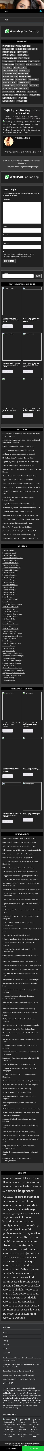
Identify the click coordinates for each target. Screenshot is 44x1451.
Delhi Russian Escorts (10, 612)
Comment (7, 199)
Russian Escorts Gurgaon (11, 643)
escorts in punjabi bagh (16, 1269)
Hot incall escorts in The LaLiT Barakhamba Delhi (20, 1025)
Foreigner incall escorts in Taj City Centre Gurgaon (21, 980)
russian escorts (21, 85)
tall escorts (32, 92)
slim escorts (7, 88)
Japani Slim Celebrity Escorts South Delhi (17, 479)
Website (6, 243)
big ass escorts (8, 49)
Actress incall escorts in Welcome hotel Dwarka (20, 900)
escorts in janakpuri (14, 1205)
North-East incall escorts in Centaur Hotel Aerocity (21, 1109)
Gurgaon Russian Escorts (11, 675)
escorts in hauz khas (20, 1201)
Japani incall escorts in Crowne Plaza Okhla (18, 1064)
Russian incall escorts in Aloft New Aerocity (18, 1132)
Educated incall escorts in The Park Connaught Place (21, 966)
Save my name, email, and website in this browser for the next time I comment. (19, 255)
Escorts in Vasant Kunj (10, 565)
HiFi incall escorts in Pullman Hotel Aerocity (18, 1009)
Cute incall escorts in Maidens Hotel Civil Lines (19, 962)
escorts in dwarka (29, 1182)
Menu (6, 11)
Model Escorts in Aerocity (12, 634)
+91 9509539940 (11, 1448)
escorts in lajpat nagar (11, 1214)
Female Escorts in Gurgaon (12, 653)
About (5, 1337)
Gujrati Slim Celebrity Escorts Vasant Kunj (17, 446)
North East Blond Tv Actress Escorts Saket (18, 458)
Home (5, 1332)
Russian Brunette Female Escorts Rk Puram (18, 465)
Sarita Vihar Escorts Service (30, 118)
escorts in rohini (21, 1281)
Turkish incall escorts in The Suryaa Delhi (17, 858)
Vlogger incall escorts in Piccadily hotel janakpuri (20, 879)
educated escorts (9, 61)
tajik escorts (20, 92)
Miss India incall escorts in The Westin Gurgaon (20, 1085)
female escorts (34, 61)
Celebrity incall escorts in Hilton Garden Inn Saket (20, 939)
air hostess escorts (23, 46)
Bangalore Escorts (9, 638)
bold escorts (32, 49)
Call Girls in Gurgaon (9, 585)
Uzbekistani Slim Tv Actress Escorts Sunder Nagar (21, 519)
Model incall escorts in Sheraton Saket (16, 1092)
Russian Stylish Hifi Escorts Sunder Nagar (17, 523)
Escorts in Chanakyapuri (11, 568)
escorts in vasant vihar (22, 1313)
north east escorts (9, 82)
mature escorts (8, 79)
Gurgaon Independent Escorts (13, 673)
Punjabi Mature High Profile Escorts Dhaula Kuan (20, 538)
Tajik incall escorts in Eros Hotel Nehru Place (19, 846)
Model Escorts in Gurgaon (12, 668)
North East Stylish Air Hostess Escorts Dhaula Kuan (21, 508)
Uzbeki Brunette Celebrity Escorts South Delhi (19, 531)
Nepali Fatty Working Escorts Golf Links (17, 527)
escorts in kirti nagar (23, 1209)
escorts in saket (30, 1285)
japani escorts (23, 73)
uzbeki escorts (35, 95)
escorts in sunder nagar (16, 1305)
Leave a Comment (33, 117)
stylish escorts (8, 92)
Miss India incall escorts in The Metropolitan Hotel (21, 1081)
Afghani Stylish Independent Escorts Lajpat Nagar (20, 462)
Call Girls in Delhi (8, 619)
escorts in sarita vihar (28, 151)
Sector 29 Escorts (8, 646)
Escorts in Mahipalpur (10, 560)
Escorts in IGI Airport (10, 570)
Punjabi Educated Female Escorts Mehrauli (18, 504)
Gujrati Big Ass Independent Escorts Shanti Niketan (21, 487)
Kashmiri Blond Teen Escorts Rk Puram (17, 511)
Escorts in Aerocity (9, 553)
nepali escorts (34, 79)
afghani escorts (8, 46)
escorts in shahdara (14, 1289)
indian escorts (24, 70)
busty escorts (22, 52)
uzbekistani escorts (10, 98)
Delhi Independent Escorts (12, 614)
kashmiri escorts (25, 76)
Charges (6, 1345)
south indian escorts (21, 88)
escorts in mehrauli (14, 1237)
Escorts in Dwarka (9, 555)
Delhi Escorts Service (10, 599)
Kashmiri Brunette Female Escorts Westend (18, 454)
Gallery (5, 1341)
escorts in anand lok (14, 1178)
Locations (6, 1349)
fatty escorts (22, 61)
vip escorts (23, 98)
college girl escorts (10, 58)
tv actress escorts (20, 95)
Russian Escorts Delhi (10, 607)
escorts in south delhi (24, 1297)
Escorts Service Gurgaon (11, 663)
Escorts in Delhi (8, 550)
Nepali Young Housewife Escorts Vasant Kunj (19, 476)
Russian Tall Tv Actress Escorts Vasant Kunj (18, 535)
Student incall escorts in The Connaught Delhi (19, 842)
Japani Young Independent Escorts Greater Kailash (21, 483)
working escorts (8, 101)
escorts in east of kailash (17, 1186)
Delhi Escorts (7, 597)
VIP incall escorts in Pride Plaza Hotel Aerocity (19, 872)
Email (5, 235)
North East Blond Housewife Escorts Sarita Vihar (20, 515)
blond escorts (21, 49)
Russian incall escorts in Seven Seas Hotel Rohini (20, 1135)
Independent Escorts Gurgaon (13, 656)
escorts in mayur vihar (26, 1233)
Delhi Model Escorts (9, 609)
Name (5, 227)
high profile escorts (33, 64)
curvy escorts (24, 58)
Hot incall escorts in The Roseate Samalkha (18, 1029)
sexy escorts (34, 85)
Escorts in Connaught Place (12, 558)
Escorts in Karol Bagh (10, 563)
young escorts (22, 101)
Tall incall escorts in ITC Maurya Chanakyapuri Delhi (21, 850)
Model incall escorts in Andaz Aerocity (16, 1089)
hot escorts (7, 67)
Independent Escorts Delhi (12, 604)
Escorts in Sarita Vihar (13, 118)
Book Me (7, 326)
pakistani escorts (25, 82)
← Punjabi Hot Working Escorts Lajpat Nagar (22, 167)
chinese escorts (23, 55)
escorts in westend (13, 1317)
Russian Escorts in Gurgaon (12, 660)
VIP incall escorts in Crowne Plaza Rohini (17, 868)
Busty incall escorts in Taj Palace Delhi (16, 935)
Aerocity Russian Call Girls (12, 636)
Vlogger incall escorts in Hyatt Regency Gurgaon (20, 876)
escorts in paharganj (14, 1253)
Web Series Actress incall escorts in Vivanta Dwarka (21, 890)
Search (5, 273)
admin (8, 117)
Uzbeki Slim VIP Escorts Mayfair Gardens (18, 450)
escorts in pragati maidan (17, 1265)
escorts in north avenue (23, 1249)
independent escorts (10, 70)
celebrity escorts (9, 55)
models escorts (21, 79)
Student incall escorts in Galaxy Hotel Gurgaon (19, 838)
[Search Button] (41, 11)
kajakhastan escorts (10, 76)
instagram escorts (9, 73)
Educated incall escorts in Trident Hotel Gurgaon (20, 969)
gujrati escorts (8, 64)
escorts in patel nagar (21, 1261)
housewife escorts (20, 67)
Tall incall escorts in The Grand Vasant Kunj (18, 854)
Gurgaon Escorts (8, 651)
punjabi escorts (8, 85)
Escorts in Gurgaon (9, 572)
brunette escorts (9, 52)
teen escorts (7, 95)
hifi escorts (20, 64)
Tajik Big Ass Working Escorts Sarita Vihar (22, 112)
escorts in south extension (18, 1301)
